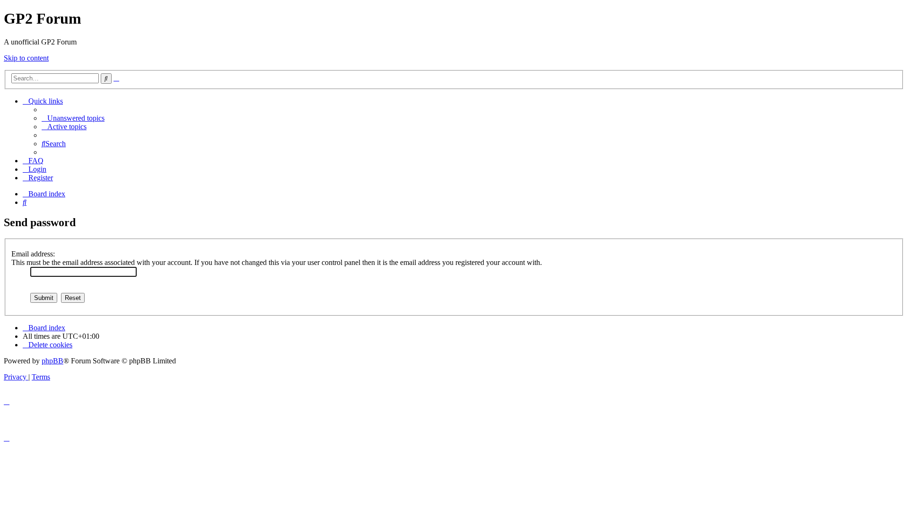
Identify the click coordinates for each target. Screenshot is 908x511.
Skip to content (26, 58)
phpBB (52, 361)
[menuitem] (73, 118)
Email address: (33, 254)
